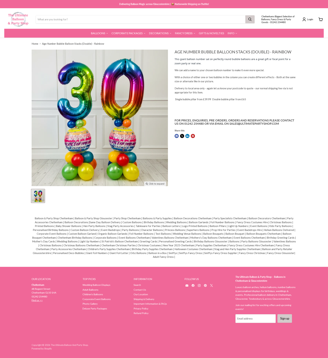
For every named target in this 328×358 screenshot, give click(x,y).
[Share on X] (182, 136)
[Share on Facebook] (177, 136)
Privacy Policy (141, 308)
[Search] (250, 19)
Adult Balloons (90, 289)
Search (137, 284)
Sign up (284, 318)
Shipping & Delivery (144, 299)
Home (35, 43)
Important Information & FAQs (150, 303)
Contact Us (140, 289)
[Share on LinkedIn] (187, 136)
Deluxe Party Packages (95, 308)
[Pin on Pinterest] (193, 136)
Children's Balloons (93, 294)
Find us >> (37, 300)
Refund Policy (141, 313)
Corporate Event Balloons (97, 299)
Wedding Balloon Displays (96, 284)
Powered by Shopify (42, 348)
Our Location (141, 294)
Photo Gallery (90, 303)
